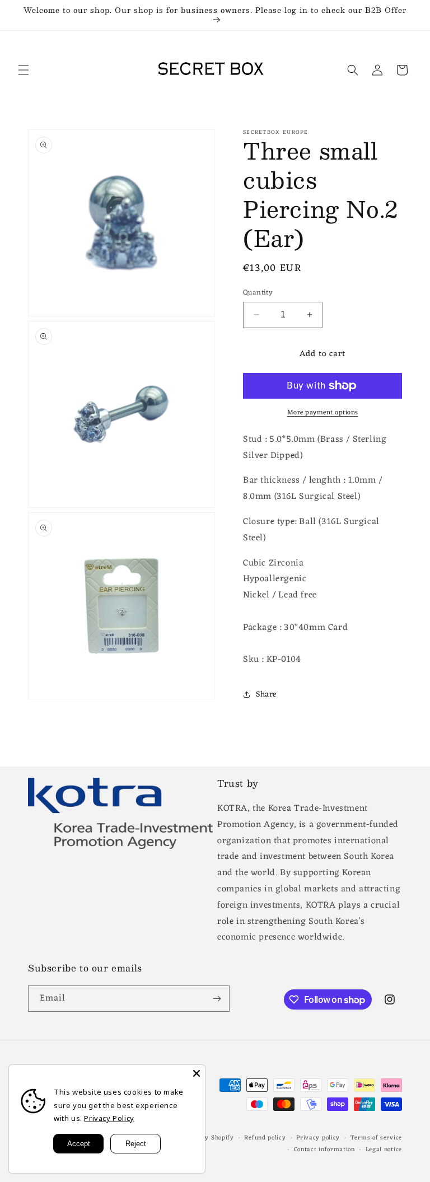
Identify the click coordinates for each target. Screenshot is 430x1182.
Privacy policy (318, 1138)
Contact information (324, 1149)
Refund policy (265, 1138)
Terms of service (376, 1138)
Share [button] (266, 695)
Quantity (258, 292)
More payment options (322, 413)
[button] (23, 70)
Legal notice (384, 1149)
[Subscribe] (216, 998)
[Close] (196, 1073)
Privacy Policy (109, 1118)
